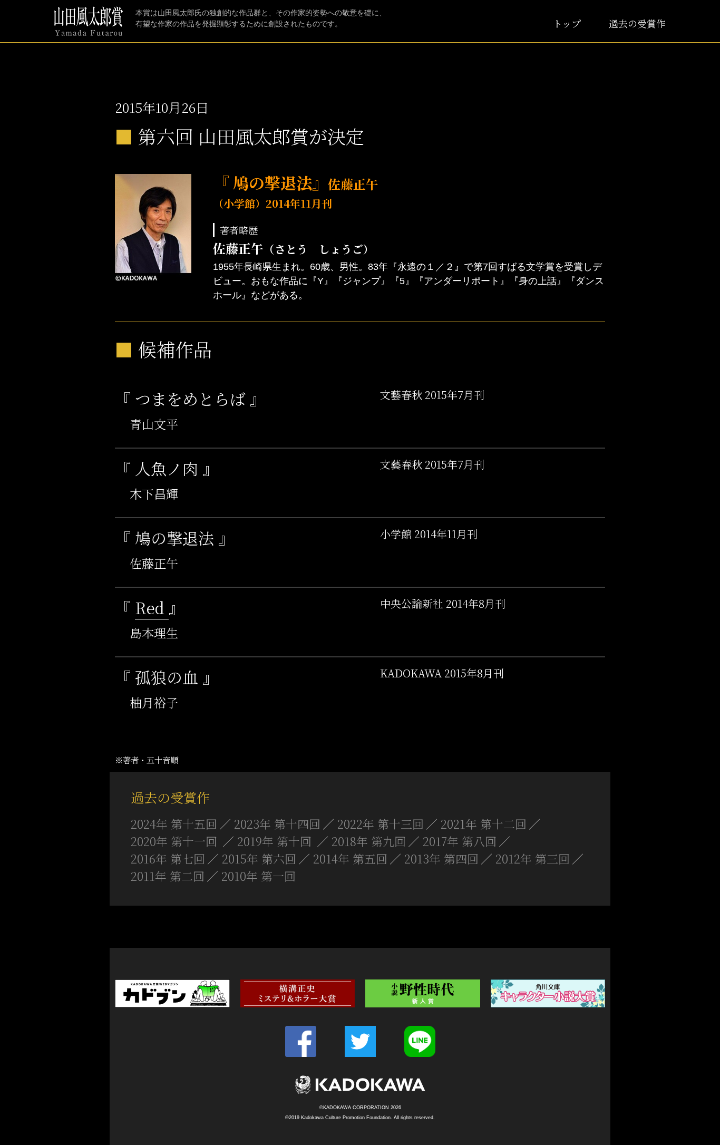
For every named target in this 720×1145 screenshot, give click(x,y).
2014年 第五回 (350, 858)
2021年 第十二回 (484, 824)
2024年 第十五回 (174, 824)
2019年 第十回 (276, 841)
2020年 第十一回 (175, 841)
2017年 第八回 (460, 841)
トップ (567, 23)
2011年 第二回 (168, 876)
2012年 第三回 (532, 858)
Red (152, 607)
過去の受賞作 (637, 23)
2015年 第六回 (259, 858)
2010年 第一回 (258, 876)
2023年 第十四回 (277, 824)
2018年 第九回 (369, 841)
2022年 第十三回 (380, 824)
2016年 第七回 (168, 858)
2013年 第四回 (441, 858)
